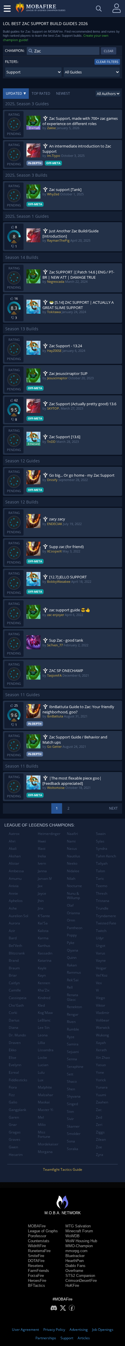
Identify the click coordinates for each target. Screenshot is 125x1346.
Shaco (72, 1081)
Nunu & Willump (73, 896)
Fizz (12, 1094)
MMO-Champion (79, 1246)
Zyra (99, 1154)
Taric (100, 878)
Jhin (41, 900)
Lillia (41, 1042)
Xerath (101, 1049)
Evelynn (15, 1064)
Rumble (73, 1029)
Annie (13, 893)
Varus (100, 953)
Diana (13, 1027)
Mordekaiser (48, 1144)
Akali (13, 848)
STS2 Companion (80, 1275)
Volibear (102, 1020)
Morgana (45, 1151)
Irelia (42, 856)
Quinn (71, 957)
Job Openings (102, 1329)
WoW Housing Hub (81, 1241)
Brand (14, 960)
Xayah (101, 1042)
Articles (84, 1338)
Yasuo (101, 1064)
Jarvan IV (45, 878)
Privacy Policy (54, 1329)
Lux (40, 1079)
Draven (15, 1042)
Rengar (72, 1014)
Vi (97, 990)
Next (113, 808)
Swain (101, 833)
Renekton (74, 1006)
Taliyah (102, 863)
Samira (72, 1044)
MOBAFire (37, 1226)
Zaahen (102, 1102)
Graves (14, 1139)
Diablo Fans (75, 1265)
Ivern (42, 863)
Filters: (11, 61)
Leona (43, 1035)
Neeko (72, 863)
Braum (14, 968)
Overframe (74, 1270)
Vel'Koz (102, 975)
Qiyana (72, 950)
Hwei (42, 841)
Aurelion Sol (18, 915)
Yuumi (101, 1094)
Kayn (42, 975)
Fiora (13, 1087)
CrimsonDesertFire (81, 1280)
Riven (71, 1021)
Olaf (70, 905)
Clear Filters (107, 61)
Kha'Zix (43, 990)
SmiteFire (36, 1256)
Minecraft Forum (79, 1231)
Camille (15, 990)
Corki (13, 1012)
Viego (100, 997)
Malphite (45, 1087)
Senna (72, 1059)
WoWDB (72, 1236)
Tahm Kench (106, 856)
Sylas (100, 841)
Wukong (102, 1035)
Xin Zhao (103, 1057)
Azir (12, 930)
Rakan (72, 965)
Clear (108, 51)
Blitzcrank (17, 953)
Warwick (103, 1027)
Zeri (99, 1124)
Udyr (100, 938)
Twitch (101, 930)
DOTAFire (36, 1261)
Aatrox (14, 833)
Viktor (100, 1005)
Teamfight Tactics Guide (62, 1169)
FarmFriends (38, 1270)
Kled (41, 1005)
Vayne (101, 960)
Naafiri (72, 833)
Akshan (15, 856)
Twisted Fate (106, 923)
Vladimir (102, 1012)
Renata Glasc (72, 997)
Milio (42, 1124)
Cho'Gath (16, 1005)
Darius (14, 1020)
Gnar (13, 1124)
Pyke (70, 942)
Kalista (43, 930)
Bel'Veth (15, 945)
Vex (99, 982)
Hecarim (16, 1154)
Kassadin (45, 953)
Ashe (13, 908)
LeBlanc (44, 1020)
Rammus (74, 972)
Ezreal (14, 1072)
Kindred (44, 997)
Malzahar (45, 1094)
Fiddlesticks (18, 1079)
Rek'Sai (72, 980)
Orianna (73, 912)
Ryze (70, 1036)
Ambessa (16, 870)
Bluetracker (75, 1256)
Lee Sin (43, 1027)
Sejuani (73, 1051)
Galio (13, 1102)
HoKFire (72, 1285)
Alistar (14, 863)
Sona (71, 1141)
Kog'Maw (45, 1012)
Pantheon (74, 927)
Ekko (12, 1049)
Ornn (71, 920)
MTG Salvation (78, 1226)
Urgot (100, 945)
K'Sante (44, 915)
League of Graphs (43, 1231)
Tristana (102, 900)
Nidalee (73, 870)
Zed (99, 1117)
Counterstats (38, 1241)
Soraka (72, 1148)
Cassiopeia (17, 997)
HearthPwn (74, 1261)
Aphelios (16, 900)
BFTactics (36, 1285)
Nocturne (74, 885)
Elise (12, 1057)
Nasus (72, 848)
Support (66, 1338)
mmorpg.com (76, 1251)
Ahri (12, 841)
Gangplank (17, 1109)
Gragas (15, 1132)
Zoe (99, 1147)
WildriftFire (37, 1246)
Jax (40, 885)
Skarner (73, 1126)
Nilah (71, 878)
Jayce (42, 893)
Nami (71, 841)
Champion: (14, 50)
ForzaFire (36, 1275)
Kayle (42, 968)
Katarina (44, 960)
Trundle (102, 908)
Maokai (44, 1102)
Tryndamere (106, 915)
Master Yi (45, 1109)
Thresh (101, 893)
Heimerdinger (49, 833)
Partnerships (45, 1338)
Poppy (72, 935)
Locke (42, 1057)
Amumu (15, 878)
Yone (100, 1072)
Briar (13, 975)
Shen (71, 1089)
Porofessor (37, 1236)
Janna (42, 870)
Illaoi (41, 848)
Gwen (13, 1147)
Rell (70, 987)
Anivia (14, 885)
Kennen (44, 982)
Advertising (78, 1329)
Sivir (70, 1118)
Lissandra (45, 1049)
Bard (13, 938)
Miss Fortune (44, 1134)
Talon (100, 870)
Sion (70, 1111)
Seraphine (75, 1066)
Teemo (101, 885)
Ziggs (100, 1132)
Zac (99, 1109)
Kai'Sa (43, 923)
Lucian (43, 1064)
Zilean (101, 1139)
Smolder (74, 1133)
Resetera (35, 1265)
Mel (41, 1117)
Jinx (40, 908)
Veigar (101, 968)
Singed (72, 1103)
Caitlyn (14, 982)
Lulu (41, 1072)
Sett (70, 1074)
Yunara (102, 1087)
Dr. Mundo (17, 1035)
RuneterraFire (39, 1251)
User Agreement (25, 1329)
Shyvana (74, 1096)
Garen (14, 1117)
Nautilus (73, 856)
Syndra (101, 848)
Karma (43, 938)
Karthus (44, 945)
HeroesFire (37, 1280)
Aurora (14, 923)
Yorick (101, 1079)
